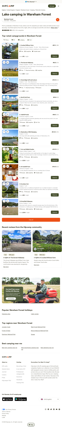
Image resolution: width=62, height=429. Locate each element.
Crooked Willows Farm (48, 258)
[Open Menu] (58, 6)
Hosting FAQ (20, 382)
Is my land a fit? (20, 369)
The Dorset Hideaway (17, 258)
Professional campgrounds (20, 373)
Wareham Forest (25, 10)
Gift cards (4, 366)
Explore (4, 10)
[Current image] (7, 57)
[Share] (7, 45)
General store (6, 369)
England (18, 10)
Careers (4, 375)
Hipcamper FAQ (6, 380)
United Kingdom (11, 10)
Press (3, 377)
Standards (19, 379)
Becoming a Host (21, 366)
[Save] (4, 45)
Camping (32, 10)
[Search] (57, 19)
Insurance (19, 377)
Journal (4, 372)
